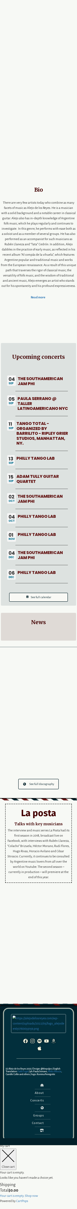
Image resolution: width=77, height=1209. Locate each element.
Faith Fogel (23, 1071)
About (39, 1093)
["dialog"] (38, 1173)
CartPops (22, 1201)
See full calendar (40, 597)
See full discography (41, 784)
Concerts (37, 1100)
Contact (38, 1123)
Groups (38, 1115)
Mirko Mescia (54, 1071)
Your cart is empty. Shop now (19, 1196)
